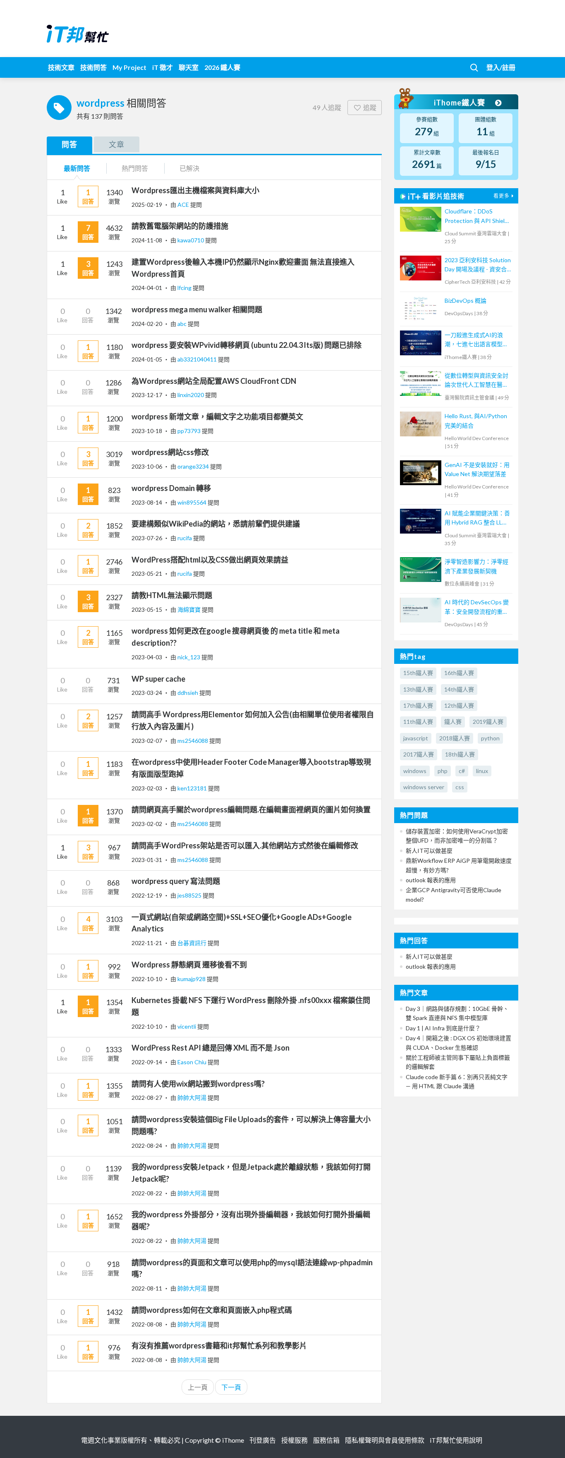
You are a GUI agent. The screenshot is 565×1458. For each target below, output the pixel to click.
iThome (233, 1440)
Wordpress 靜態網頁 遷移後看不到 (189, 964)
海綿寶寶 (189, 609)
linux (482, 770)
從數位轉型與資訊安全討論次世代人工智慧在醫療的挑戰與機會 (476, 381)
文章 (116, 144)
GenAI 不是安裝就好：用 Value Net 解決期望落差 (477, 469)
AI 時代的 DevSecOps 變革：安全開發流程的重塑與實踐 (477, 607)
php (443, 770)
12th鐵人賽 (459, 705)
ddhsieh (188, 692)
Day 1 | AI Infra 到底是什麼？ (443, 1028)
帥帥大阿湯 (192, 1097)
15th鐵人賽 (418, 672)
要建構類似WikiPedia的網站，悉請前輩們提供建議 (216, 523)
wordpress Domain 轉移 (171, 488)
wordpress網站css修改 (170, 452)
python (490, 738)
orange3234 (193, 466)
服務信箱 (326, 1440)
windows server (423, 786)
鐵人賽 (453, 721)
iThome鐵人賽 (460, 102)
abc (182, 323)
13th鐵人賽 (418, 689)
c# (462, 770)
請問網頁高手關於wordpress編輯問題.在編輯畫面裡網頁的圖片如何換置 (251, 809)
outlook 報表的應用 (431, 879)
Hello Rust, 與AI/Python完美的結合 (476, 420)
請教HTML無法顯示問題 (172, 595)
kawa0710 (191, 240)
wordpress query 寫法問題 (176, 881)
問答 (69, 144)
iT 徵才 (162, 67)
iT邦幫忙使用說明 (456, 1440)
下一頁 (231, 1387)
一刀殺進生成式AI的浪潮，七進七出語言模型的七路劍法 (476, 340)
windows (414, 770)
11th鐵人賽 (418, 721)
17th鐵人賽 (418, 705)
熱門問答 (135, 168)
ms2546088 (193, 740)
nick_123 (189, 657)
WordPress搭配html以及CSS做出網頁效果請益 (210, 559)
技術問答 (93, 67)
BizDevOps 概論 (465, 300)
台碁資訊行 (192, 942)
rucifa (185, 537)
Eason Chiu (192, 1061)
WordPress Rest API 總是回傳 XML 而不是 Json (211, 1047)
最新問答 (77, 168)
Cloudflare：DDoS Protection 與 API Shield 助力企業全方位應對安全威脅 (476, 216)
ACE (183, 204)
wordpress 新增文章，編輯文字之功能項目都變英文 (217, 416)
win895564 (192, 502)
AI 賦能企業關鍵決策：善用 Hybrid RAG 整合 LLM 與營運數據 (477, 518)
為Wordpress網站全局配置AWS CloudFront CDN (214, 380)
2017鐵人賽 (418, 754)
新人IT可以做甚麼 (429, 850)
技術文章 (61, 67)
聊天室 (189, 67)
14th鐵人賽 (459, 689)
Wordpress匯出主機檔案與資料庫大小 (195, 190)
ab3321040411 (197, 359)
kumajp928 (192, 978)
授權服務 (294, 1440)
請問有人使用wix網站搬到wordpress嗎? (198, 1083)
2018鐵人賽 (454, 738)
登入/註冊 (500, 67)
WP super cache (158, 678)
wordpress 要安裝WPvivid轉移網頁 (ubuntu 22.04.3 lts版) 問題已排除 (247, 345)
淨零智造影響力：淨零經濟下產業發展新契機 (476, 566)
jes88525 (190, 895)
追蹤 (369, 107)
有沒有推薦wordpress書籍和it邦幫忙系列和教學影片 (219, 1345)
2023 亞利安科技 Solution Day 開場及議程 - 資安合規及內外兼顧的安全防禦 (478, 265)
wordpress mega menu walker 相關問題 (197, 309)
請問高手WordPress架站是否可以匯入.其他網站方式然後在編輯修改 (245, 845)
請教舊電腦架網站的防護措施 (180, 225)
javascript (415, 738)
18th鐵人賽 (460, 754)
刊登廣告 (262, 1440)
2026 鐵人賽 (222, 67)
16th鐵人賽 (459, 672)
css (459, 786)
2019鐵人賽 (488, 721)
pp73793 (189, 430)
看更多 (501, 196)
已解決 (189, 168)
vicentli (187, 1026)
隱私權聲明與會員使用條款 (384, 1440)
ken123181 (192, 788)
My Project (129, 67)
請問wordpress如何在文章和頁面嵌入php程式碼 (212, 1309)
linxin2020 (191, 394)
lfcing (185, 287)
